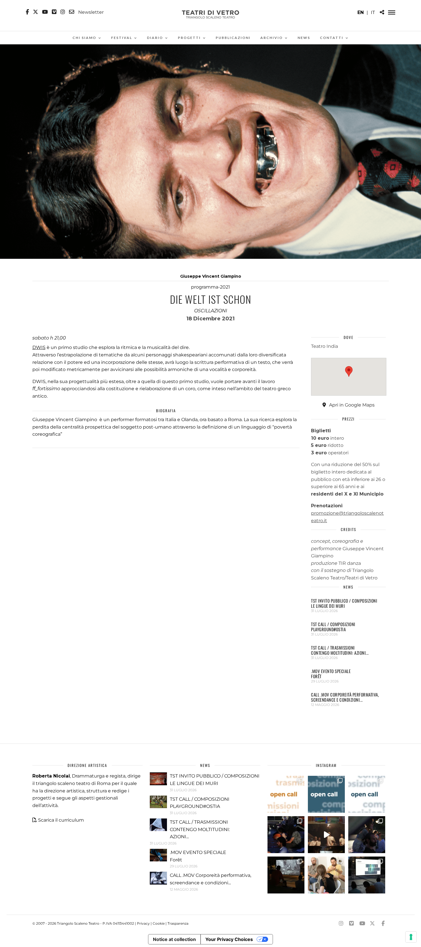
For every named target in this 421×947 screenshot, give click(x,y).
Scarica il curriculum (61, 820)
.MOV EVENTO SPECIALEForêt (331, 673)
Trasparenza (178, 923)
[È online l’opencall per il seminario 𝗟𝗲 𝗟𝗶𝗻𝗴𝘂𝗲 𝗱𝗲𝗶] (366, 794)
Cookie (159, 923)
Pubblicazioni (233, 37)
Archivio (271, 37)
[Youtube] (45, 12)
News (304, 37)
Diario (155, 37)
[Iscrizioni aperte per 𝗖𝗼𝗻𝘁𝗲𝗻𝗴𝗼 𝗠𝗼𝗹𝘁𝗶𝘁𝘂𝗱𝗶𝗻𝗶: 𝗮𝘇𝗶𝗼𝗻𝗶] (285, 794)
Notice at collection (174, 939)
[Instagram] (62, 12)
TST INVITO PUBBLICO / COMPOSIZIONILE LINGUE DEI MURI (344, 603)
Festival (121, 37)
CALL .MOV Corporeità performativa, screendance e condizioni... (345, 697)
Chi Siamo (84, 37)
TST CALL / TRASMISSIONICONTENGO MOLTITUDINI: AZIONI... (340, 650)
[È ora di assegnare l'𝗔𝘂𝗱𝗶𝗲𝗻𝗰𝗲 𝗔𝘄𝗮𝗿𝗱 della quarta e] (326, 834)
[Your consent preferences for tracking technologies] (411, 937)
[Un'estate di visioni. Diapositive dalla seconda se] (285, 875)
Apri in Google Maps (351, 405)
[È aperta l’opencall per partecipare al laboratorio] (326, 794)
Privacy (143, 923)
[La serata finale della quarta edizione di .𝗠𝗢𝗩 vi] (366, 834)
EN (360, 12)
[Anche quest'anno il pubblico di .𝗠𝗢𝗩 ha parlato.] (285, 834)
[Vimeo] (54, 12)
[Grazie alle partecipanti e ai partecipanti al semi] (326, 875)
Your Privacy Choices (229, 939)
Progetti (189, 37)
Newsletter (90, 12)
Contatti (331, 37)
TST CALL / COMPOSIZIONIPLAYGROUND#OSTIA (333, 626)
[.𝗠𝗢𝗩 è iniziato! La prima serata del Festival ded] (366, 875)
